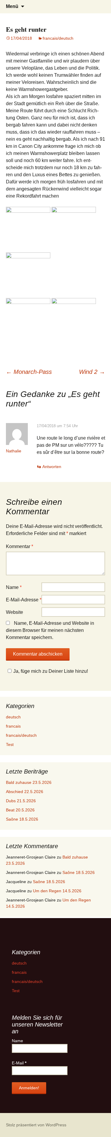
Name (14, 587)
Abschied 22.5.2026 (24, 791)
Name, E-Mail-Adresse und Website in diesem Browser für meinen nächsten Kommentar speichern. (50, 630)
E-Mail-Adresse (23, 599)
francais (13, 726)
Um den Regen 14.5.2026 (57, 890)
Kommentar (19, 546)
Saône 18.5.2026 (22, 819)
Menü (12, 6)
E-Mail (19, 1063)
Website (14, 612)
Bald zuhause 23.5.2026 (29, 782)
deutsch (13, 717)
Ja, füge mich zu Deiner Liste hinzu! (50, 671)
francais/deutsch (58, 38)
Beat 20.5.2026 (20, 810)
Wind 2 (92, 372)
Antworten (51, 466)
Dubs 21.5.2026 (21, 800)
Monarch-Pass (29, 372)
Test (10, 744)
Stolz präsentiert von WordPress (36, 1124)
